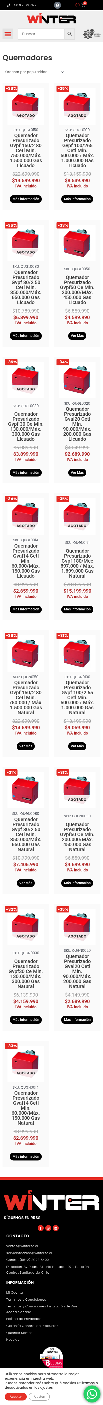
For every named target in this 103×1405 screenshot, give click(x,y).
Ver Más (77, 336)
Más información (25, 199)
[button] (7, 34)
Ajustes (39, 1396)
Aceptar (16, 1396)
